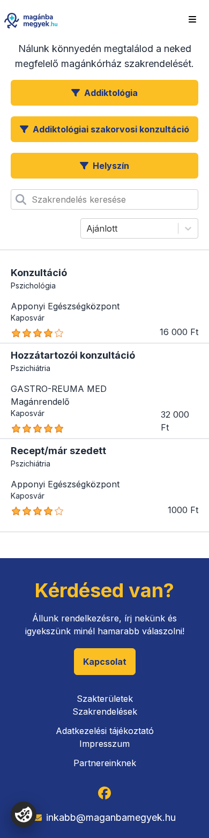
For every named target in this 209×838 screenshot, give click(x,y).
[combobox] (33, 199)
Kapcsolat (104, 661)
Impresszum (104, 743)
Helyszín (111, 165)
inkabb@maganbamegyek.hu (111, 817)
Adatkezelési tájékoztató (105, 730)
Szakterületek (105, 698)
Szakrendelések (104, 711)
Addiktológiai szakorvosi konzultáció (111, 129)
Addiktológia (111, 92)
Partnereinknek (104, 763)
